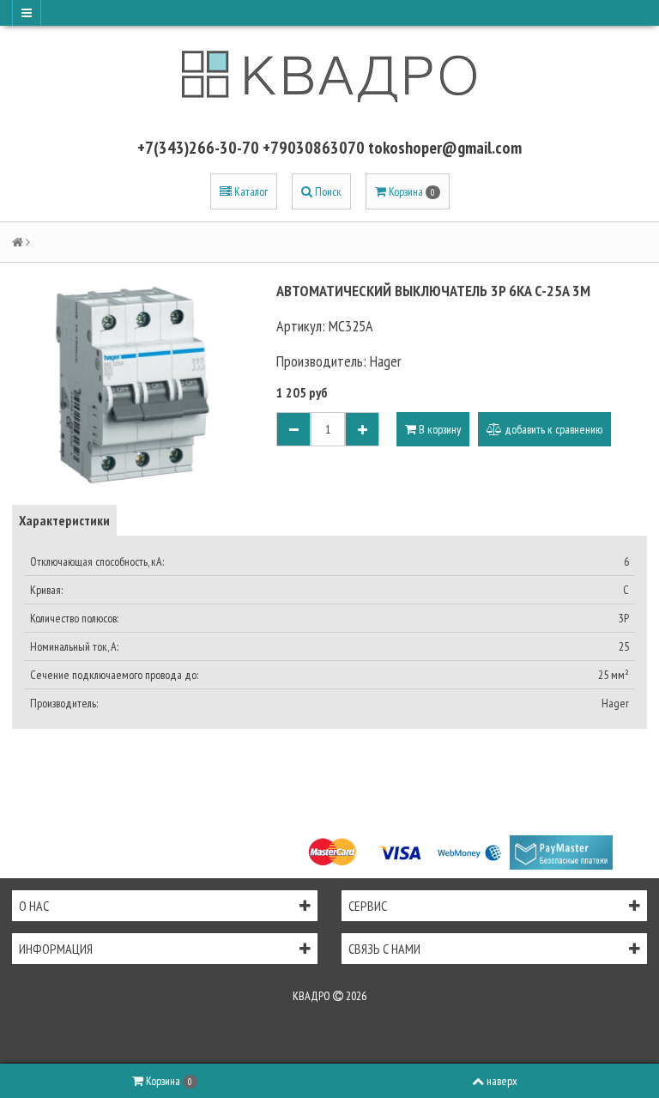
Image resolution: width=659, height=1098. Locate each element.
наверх (502, 1081)
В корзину (438, 429)
